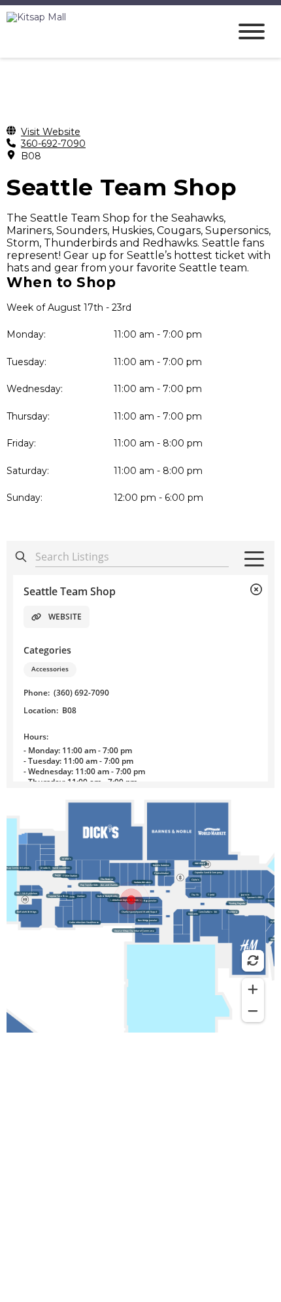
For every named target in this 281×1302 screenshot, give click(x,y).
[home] (108, 31)
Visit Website (50, 132)
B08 (31, 156)
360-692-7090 (53, 143)
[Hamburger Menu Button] (251, 31)
